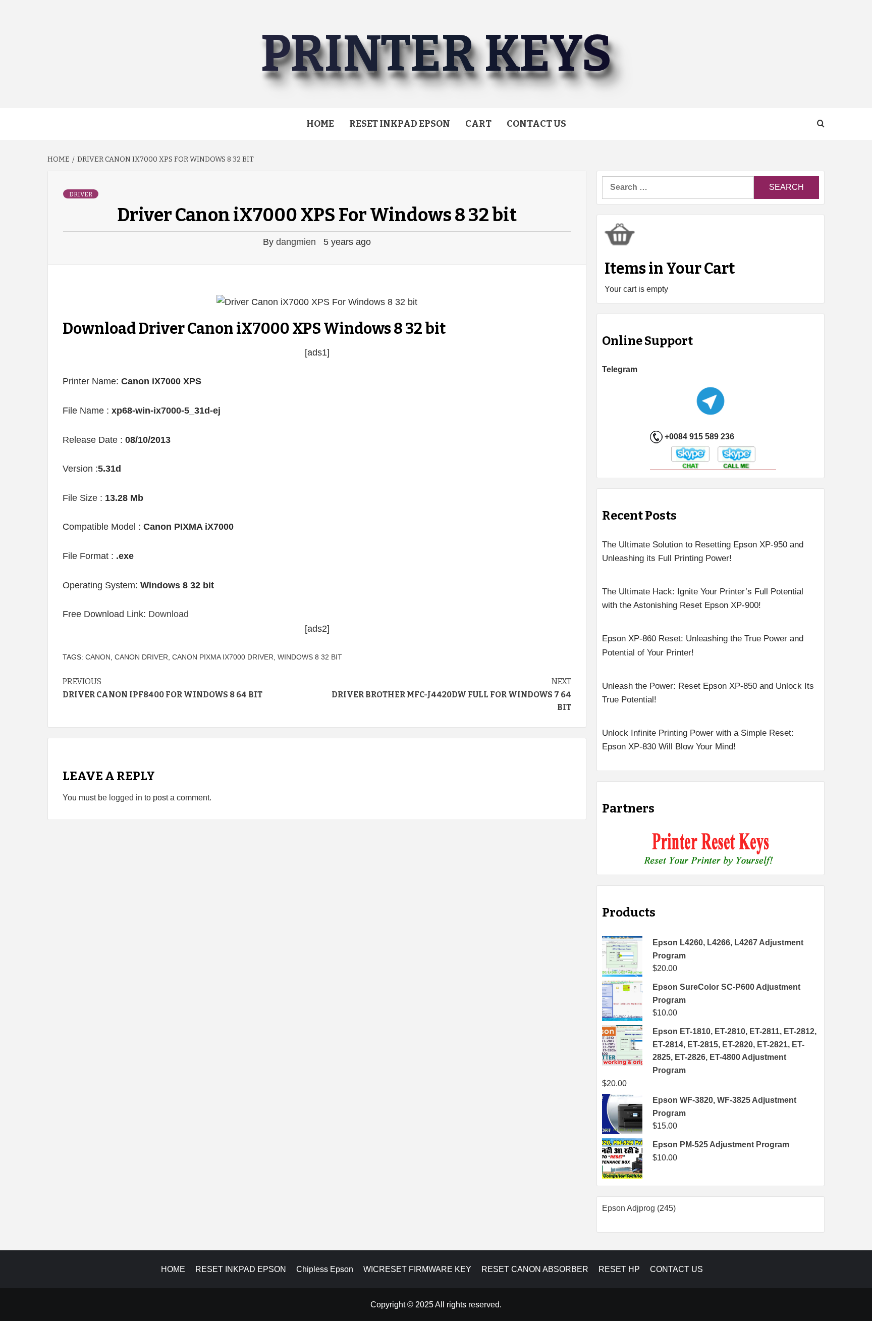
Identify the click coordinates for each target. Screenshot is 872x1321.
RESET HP (619, 1269)
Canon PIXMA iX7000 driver (223, 657)
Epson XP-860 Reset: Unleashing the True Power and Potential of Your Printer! (702, 645)
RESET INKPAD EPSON (399, 123)
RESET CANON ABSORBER (534, 1269)
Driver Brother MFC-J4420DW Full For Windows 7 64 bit (451, 694)
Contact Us (536, 123)
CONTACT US (676, 1269)
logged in (125, 797)
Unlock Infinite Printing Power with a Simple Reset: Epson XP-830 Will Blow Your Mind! (698, 739)
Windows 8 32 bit (310, 657)
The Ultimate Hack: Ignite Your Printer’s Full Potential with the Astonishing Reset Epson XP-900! (702, 598)
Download (168, 614)
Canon (98, 657)
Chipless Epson (324, 1269)
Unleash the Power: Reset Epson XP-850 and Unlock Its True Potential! (708, 692)
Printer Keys (436, 53)
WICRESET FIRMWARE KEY (417, 1269)
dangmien (297, 242)
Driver (80, 194)
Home (320, 123)
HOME (173, 1269)
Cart (478, 123)
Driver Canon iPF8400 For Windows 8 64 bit (162, 688)
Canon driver (141, 657)
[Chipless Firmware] (710, 849)
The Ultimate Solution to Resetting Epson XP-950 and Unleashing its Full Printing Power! (702, 551)
